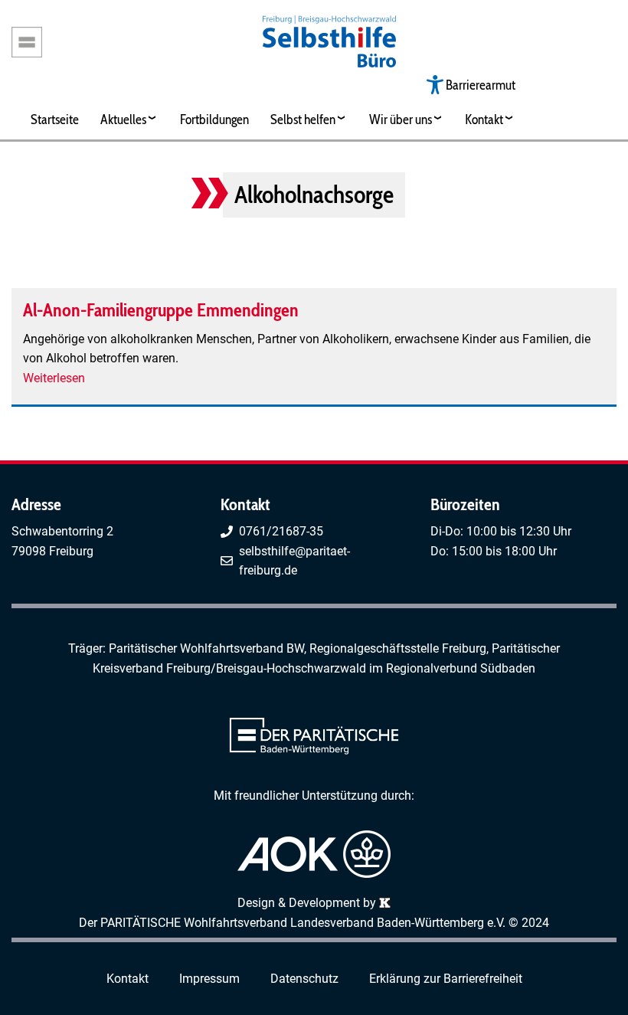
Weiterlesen (54, 378)
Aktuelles (123, 119)
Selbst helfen (302, 119)
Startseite (55, 119)
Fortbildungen (214, 119)
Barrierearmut (480, 85)
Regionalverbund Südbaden (460, 668)
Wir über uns (400, 119)
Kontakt (484, 119)
